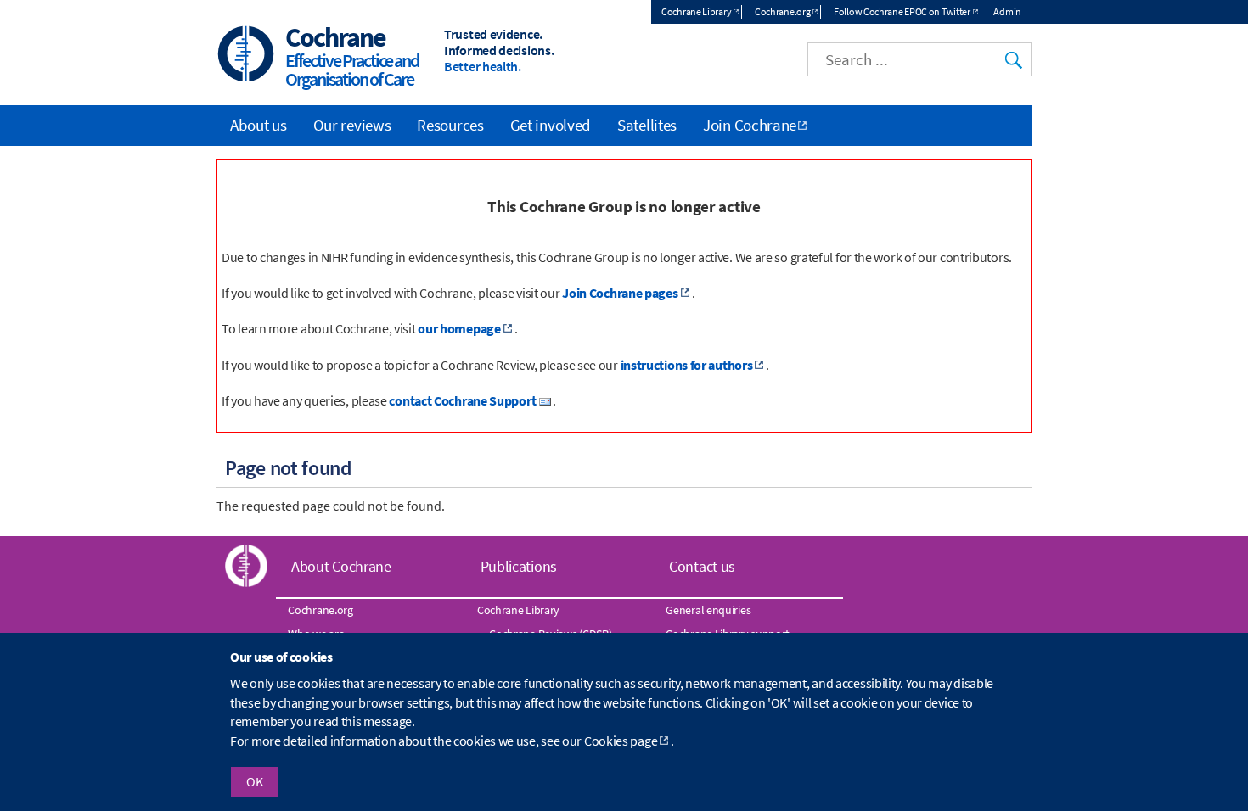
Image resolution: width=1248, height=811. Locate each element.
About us (258, 125)
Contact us (702, 566)
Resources (450, 125)
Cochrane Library (696, 11)
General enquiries (708, 610)
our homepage (459, 328)
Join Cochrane (749, 125)
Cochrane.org (782, 11)
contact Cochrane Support (462, 400)
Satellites (647, 125)
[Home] (246, 55)
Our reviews (352, 125)
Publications (519, 566)
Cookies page (620, 740)
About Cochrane (341, 566)
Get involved (550, 125)
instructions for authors (687, 364)
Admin (1007, 11)
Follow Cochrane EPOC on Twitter (902, 11)
